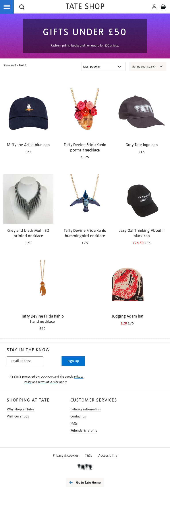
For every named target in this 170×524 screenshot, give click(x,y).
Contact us (78, 416)
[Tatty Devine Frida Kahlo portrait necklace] (85, 114)
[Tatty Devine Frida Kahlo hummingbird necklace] (85, 200)
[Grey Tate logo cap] (142, 114)
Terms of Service (48, 382)
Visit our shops (18, 416)
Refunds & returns (83, 430)
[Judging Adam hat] (127, 285)
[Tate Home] (85, 467)
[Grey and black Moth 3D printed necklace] (28, 200)
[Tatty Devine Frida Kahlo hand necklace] (42, 285)
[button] (22, 7)
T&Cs (88, 455)
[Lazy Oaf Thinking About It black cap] (142, 200)
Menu (7, 7)
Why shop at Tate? (21, 409)
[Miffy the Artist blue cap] (28, 114)
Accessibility (107, 455)
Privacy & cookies (66, 455)
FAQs (74, 423)
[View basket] (163, 7)
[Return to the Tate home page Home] (85, 7)
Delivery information (85, 409)
